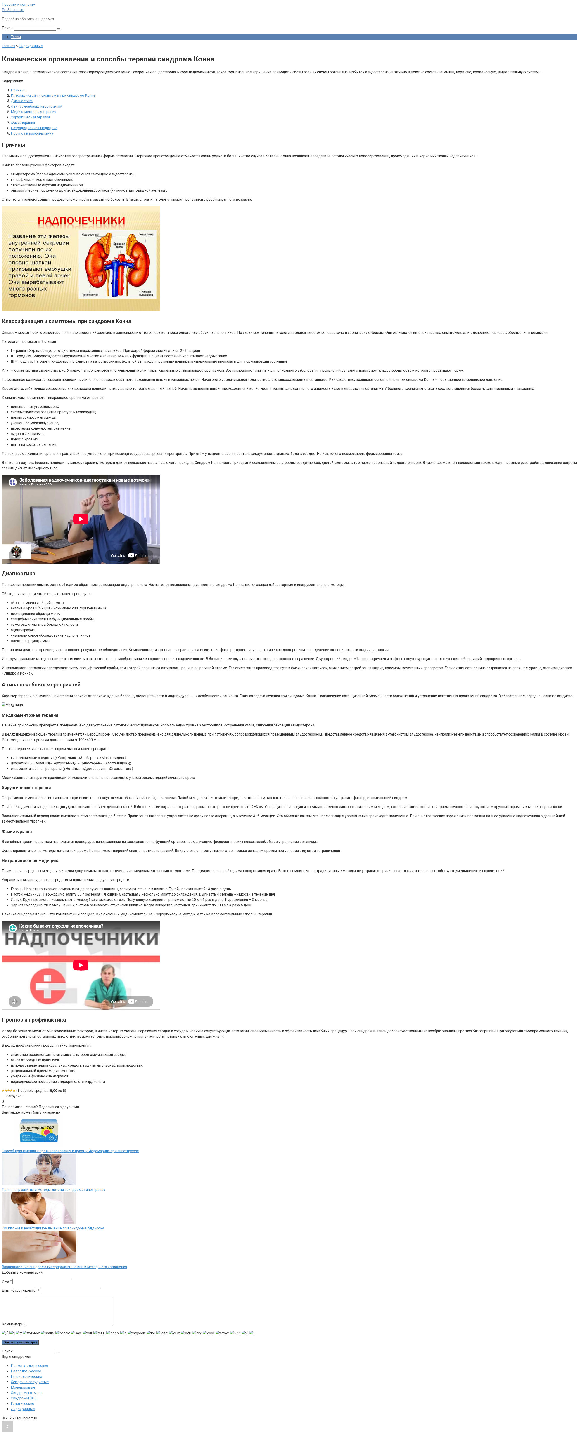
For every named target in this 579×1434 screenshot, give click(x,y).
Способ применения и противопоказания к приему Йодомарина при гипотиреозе (70, 1151)
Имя (7, 1281)
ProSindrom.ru (13, 10)
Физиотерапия (23, 122)
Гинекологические (26, 1376)
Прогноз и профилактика (32, 133)
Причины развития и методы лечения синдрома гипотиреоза (53, 1189)
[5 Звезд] (14, 1090)
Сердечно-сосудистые (30, 1382)
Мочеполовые (23, 1387)
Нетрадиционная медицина (34, 128)
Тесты (16, 37)
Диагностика (22, 101)
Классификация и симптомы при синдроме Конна (53, 95)
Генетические (22, 1403)
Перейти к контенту (18, 4)
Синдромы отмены (27, 1393)
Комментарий (13, 1324)
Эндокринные (23, 1409)
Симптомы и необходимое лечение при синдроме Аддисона (53, 1228)
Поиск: (8, 28)
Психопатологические (29, 1365)
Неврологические (26, 1371)
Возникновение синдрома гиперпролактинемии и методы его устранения (64, 1267)
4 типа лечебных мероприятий (36, 106)
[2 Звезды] (6, 1090)
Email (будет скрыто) (20, 1290)
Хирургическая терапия (30, 117)
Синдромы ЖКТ (24, 1398)
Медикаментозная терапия (33, 112)
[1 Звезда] (3, 1090)
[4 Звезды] (11, 1090)
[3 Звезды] (8, 1090)
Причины (18, 90)
